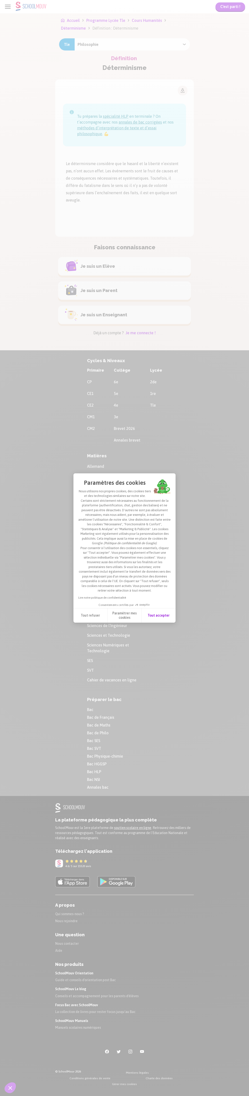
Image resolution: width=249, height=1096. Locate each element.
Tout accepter (158, 615)
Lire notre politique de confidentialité (102, 597)
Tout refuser (90, 615)
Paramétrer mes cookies (124, 615)
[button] (10, 1088)
